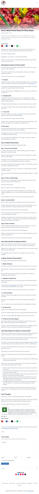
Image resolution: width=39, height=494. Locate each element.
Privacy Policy (11, 460)
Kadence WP (31, 490)
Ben (3, 32)
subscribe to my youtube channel (10, 428)
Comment (4, 442)
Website (29, 457)
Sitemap (35, 483)
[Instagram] (6, 416)
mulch (3, 431)
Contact (19, 485)
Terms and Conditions (21, 483)
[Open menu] (37, 2)
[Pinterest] (4, 416)
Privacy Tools (12, 483)
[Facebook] (3, 416)
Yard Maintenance (5, 28)
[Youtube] (2, 416)
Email (15, 457)
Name (3, 457)
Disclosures (29, 483)
